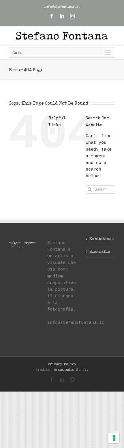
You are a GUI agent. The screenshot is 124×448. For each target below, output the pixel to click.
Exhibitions (100, 238)
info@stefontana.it (62, 7)
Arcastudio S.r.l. (71, 370)
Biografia (99, 251)
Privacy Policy (62, 364)
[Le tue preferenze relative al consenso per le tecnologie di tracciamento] (113, 437)
